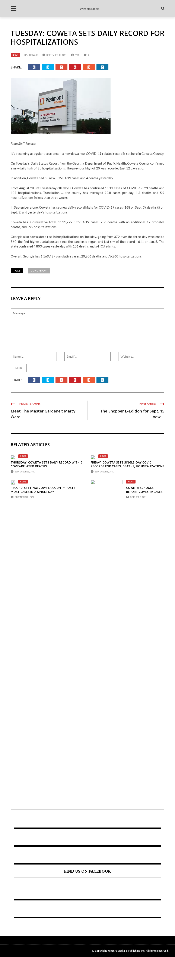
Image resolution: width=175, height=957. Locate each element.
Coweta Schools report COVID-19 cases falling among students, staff (144, 493)
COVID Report (39, 270)
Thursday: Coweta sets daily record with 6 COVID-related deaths (46, 464)
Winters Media (89, 8)
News (15, 55)
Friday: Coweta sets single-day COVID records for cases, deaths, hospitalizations (127, 464)
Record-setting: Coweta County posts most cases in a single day (43, 489)
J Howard (33, 55)
